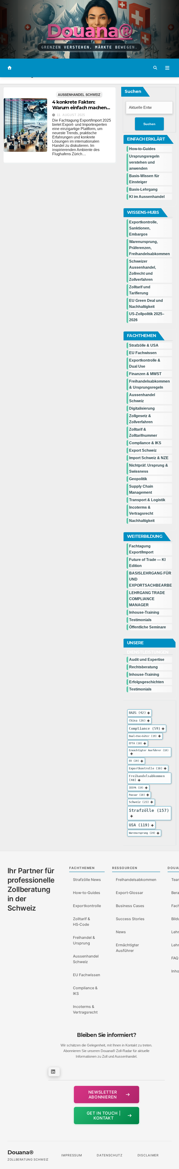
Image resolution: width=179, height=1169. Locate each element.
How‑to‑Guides (142, 149)
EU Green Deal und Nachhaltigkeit (146, 304)
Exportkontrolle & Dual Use (144, 363)
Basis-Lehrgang (143, 189)
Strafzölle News (87, 879)
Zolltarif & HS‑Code (81, 921)
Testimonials (140, 620)
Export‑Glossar (129, 892)
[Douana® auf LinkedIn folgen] (54, 1071)
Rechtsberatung (143, 667)
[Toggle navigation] (167, 67)
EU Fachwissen (143, 353)
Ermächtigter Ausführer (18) (149, 750)
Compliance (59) (144, 728)
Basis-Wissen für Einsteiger (144, 179)
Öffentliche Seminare (147, 627)
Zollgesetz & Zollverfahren (141, 419)
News (121, 932)
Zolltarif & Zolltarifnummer (143, 432)
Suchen (133, 91)
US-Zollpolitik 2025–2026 (146, 317)
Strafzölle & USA (143, 345)
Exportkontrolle (87, 905)
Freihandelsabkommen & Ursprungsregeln (149, 384)
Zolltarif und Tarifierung (139, 290)
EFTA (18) (135, 743)
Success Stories (130, 918)
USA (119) (139, 825)
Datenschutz (109, 1155)
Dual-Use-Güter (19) (143, 736)
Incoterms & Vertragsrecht (141, 510)
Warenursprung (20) (142, 832)
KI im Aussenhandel (147, 197)
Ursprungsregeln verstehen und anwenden (144, 162)
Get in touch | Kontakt (104, 1115)
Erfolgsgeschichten (146, 682)
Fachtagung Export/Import (141, 549)
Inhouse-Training (144, 612)
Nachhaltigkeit (142, 521)
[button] (155, 68)
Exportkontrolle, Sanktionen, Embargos (143, 228)
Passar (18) (137, 794)
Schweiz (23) (139, 802)
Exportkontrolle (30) (145, 768)
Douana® (89, 30)
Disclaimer (148, 1155)
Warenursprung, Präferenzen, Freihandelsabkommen (149, 248)
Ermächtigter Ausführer (127, 948)
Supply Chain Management (141, 489)
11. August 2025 (71, 115)
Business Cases (130, 905)
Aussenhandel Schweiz (79, 94)
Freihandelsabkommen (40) (147, 778)
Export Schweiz (143, 450)
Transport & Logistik (147, 500)
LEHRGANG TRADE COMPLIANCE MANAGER (147, 599)
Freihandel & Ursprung (84, 940)
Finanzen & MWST (145, 374)
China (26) (137, 720)
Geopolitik (138, 479)
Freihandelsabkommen (136, 879)
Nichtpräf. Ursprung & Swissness (148, 468)
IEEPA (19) (136, 787)
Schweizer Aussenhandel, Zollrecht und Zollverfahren (142, 270)
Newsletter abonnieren (102, 1094)
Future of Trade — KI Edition (147, 563)
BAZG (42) (137, 713)
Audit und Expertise (146, 660)
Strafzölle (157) (149, 810)
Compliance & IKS (145, 443)
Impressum (71, 1155)
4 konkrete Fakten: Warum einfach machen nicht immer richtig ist (79, 107)
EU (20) (134, 761)
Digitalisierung (142, 408)
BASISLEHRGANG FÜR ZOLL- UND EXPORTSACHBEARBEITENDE (150, 579)
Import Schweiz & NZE (149, 458)
